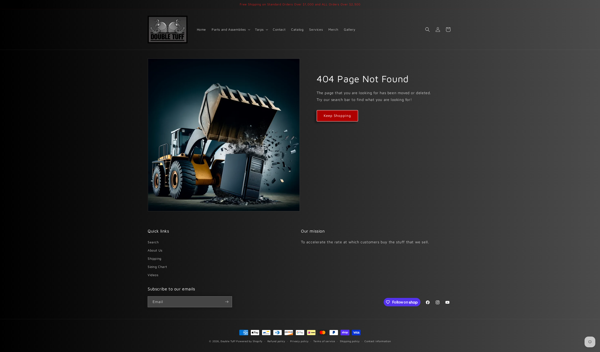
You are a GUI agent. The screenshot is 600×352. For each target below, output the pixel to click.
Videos (153, 275)
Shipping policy (350, 341)
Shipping (154, 258)
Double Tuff (228, 341)
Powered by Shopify (249, 341)
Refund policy (276, 341)
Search (153, 242)
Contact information (377, 341)
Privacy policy (299, 341)
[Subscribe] (226, 301)
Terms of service (324, 341)
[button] (230, 29)
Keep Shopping (337, 116)
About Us (155, 250)
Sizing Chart (157, 267)
